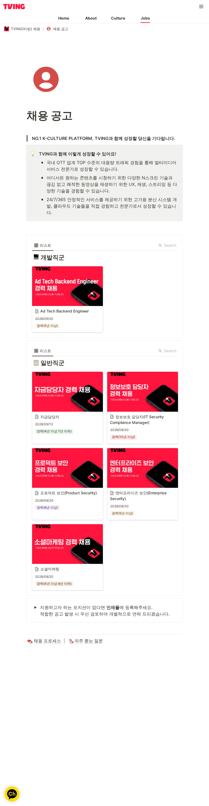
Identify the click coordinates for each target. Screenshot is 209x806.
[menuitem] (42, 245)
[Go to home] (14, 6)
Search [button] (170, 245)
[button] (201, 6)
